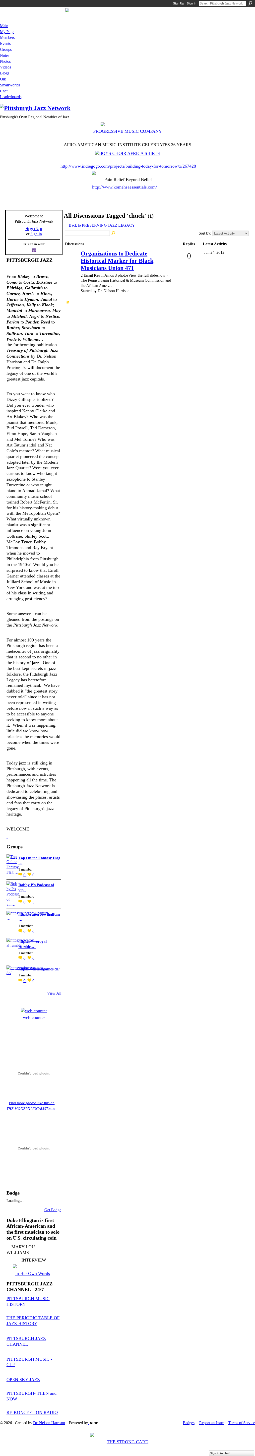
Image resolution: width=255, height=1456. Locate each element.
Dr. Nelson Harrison (49, 1423)
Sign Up (178, 3)
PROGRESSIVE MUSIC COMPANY (127, 131)
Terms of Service (241, 1423)
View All (54, 993)
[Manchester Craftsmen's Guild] (7, 836)
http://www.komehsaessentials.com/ (124, 187)
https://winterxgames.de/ (39, 969)
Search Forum (113, 233)
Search (250, 3)
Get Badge (52, 1210)
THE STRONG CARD (127, 1441)
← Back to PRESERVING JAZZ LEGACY (99, 225)
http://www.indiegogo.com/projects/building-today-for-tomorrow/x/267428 (128, 166)
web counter (34, 1017)
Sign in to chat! (220, 1453)
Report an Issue (211, 1423)
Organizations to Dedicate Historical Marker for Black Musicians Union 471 (117, 260)
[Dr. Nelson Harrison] (72, 260)
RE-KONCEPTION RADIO (32, 1412)
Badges (188, 1423)
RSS (67, 303)
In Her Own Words (32, 1273)
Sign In (191, 3)
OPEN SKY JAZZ (23, 1379)
